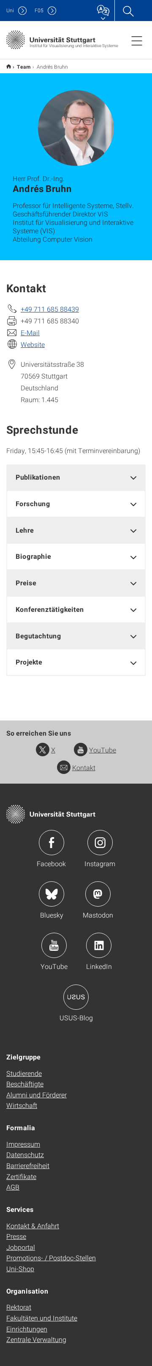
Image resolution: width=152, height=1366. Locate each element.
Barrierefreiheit (27, 1165)
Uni (10, 10)
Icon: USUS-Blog (76, 997)
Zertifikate (21, 1176)
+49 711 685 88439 (50, 308)
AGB (12, 1186)
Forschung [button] (33, 503)
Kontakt (83, 767)
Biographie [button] (33, 556)
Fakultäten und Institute (41, 1317)
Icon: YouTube (54, 945)
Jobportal (20, 1247)
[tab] (76, 477)
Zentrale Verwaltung (36, 1339)
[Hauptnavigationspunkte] (137, 40)
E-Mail (30, 332)
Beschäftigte (24, 1083)
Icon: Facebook (51, 842)
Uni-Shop (20, 1268)
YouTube (102, 749)
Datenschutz (25, 1154)
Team (24, 66)
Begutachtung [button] (38, 635)
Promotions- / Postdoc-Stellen (51, 1257)
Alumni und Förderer (36, 1094)
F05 (39, 10)
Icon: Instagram (100, 842)
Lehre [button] (25, 530)
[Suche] (128, 10)
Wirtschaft (21, 1105)
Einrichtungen (26, 1328)
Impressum (23, 1143)
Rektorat (18, 1306)
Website (33, 344)
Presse (16, 1236)
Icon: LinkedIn (98, 945)
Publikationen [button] (38, 476)
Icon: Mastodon (98, 894)
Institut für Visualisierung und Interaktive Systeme (8, 66)
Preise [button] (26, 582)
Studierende (24, 1073)
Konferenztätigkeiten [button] (50, 609)
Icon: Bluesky (51, 894)
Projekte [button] (29, 661)
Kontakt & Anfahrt (32, 1225)
